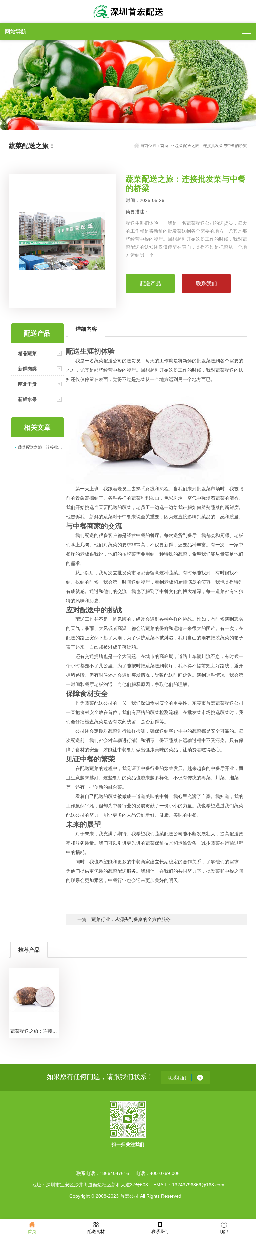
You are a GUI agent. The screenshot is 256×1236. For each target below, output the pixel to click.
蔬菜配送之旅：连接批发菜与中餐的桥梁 (41, 447)
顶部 (224, 1231)
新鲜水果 (27, 399)
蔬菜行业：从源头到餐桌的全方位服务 (131, 919)
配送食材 (96, 1231)
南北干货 (27, 384)
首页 (164, 145)
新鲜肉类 (27, 368)
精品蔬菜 (27, 353)
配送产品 (150, 283)
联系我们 (160, 1231)
